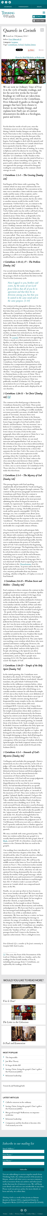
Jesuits (39, 7)
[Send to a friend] (41, 50)
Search (2, 2)
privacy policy (20, 1189)
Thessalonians (25, 564)
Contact (40, 1214)
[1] (4, 954)
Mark (5, 841)
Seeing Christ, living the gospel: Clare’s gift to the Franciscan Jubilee (24, 1070)
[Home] (8, 14)
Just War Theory (12, 1061)
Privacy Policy (19, 1214)
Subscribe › (40, 21)
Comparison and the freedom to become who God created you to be (23, 1124)
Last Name (7, 1160)
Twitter (9, 2)
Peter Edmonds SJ (15, 39)
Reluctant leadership (13, 1075)
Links (11, 1214)
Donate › (39, 16)
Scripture (14, 42)
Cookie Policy (30, 1214)
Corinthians (12, 44)
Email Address (9, 1148)
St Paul (21, 44)
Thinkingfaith (23, 7)
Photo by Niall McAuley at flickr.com (29, 57)
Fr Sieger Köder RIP (13, 1065)
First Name (8, 1154)
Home (5, 1214)
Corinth (15, 337)
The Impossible (11, 1057)
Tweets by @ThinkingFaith (14, 1086)
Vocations (8, 7)
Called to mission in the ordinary (18, 1102)
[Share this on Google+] (31, 51)
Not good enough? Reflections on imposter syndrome (22, 1113)
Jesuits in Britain (32, 1197)
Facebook (6, 2)
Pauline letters (30, 44)
